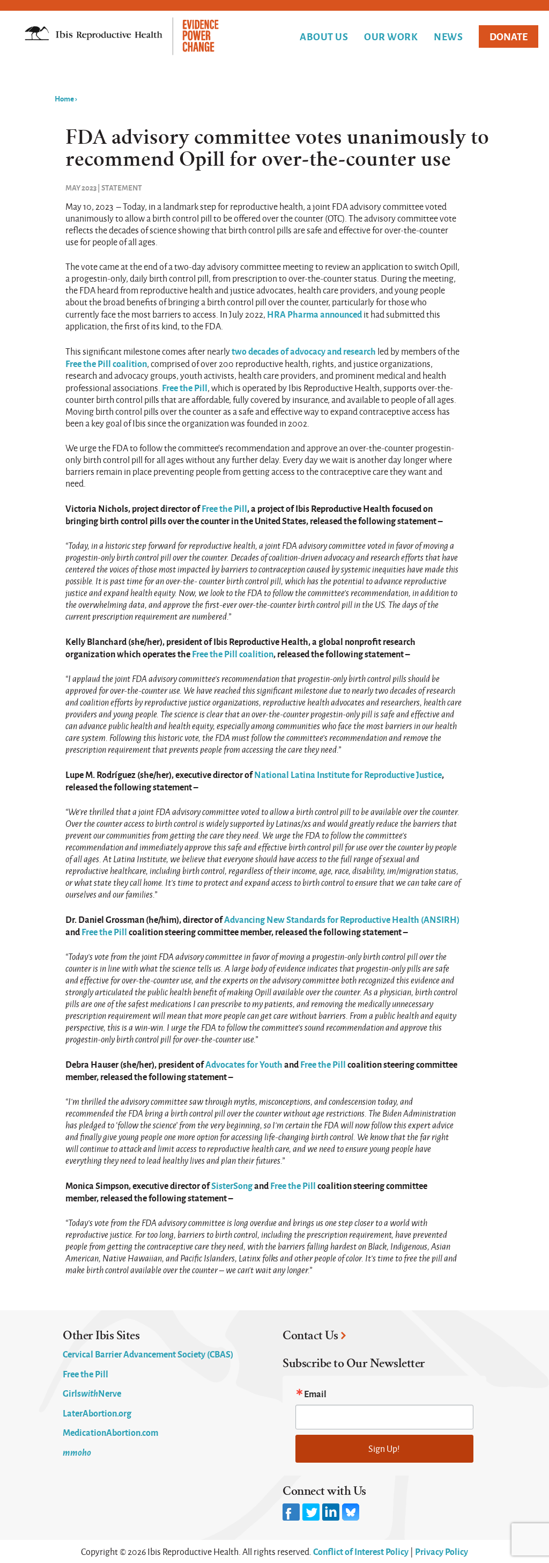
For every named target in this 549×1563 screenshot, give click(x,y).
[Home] (122, 37)
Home (64, 98)
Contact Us (310, 1335)
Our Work (391, 36)
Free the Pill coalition (106, 363)
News (448, 36)
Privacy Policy (441, 1551)
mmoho (77, 1451)
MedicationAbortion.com (110, 1432)
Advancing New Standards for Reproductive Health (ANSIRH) (341, 919)
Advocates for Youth (244, 1064)
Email (315, 1393)
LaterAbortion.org (97, 1412)
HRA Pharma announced (314, 313)
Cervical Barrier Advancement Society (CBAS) (148, 1353)
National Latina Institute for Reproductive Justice (348, 774)
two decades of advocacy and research (304, 350)
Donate (508, 36)
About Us (324, 36)
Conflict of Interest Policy (361, 1551)
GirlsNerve (92, 1392)
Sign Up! (384, 1448)
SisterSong (232, 1185)
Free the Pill (184, 387)
